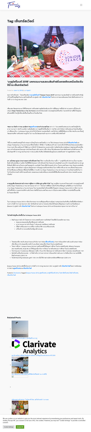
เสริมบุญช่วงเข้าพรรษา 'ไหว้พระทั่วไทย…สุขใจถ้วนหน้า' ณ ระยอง (30, 399)
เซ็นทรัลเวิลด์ (11, 275)
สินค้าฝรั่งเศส (73, 273)
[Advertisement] (45, 297)
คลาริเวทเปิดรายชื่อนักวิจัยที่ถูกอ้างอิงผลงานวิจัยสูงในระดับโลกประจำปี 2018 (33, 355)
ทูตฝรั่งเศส (42, 273)
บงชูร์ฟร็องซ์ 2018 (52, 273)
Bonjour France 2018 (32, 273)
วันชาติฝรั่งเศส (64, 273)
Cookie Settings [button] (8, 427)
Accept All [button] (20, 427)
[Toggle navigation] (81, 5)
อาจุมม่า (28, 90)
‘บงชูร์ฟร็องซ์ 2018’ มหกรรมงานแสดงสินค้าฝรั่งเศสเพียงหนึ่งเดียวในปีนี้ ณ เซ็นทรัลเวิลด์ (45, 83)
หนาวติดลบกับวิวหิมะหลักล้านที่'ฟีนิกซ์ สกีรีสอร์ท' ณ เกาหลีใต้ (29, 374)
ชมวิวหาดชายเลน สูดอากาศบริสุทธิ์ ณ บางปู (24, 338)
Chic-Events (16, 273)
